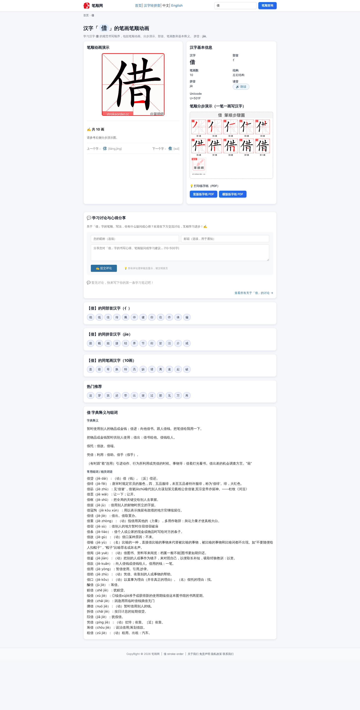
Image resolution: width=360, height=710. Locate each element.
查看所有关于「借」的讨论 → (254, 293)
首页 (138, 5)
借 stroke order (174, 653)
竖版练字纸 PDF (203, 194)
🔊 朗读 (241, 86)
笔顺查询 (267, 5)
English (176, 5)
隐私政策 (216, 653)
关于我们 (193, 653)
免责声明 (204, 653)
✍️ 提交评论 (104, 268)
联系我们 (228, 653)
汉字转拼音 (152, 5)
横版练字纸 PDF (232, 194)
